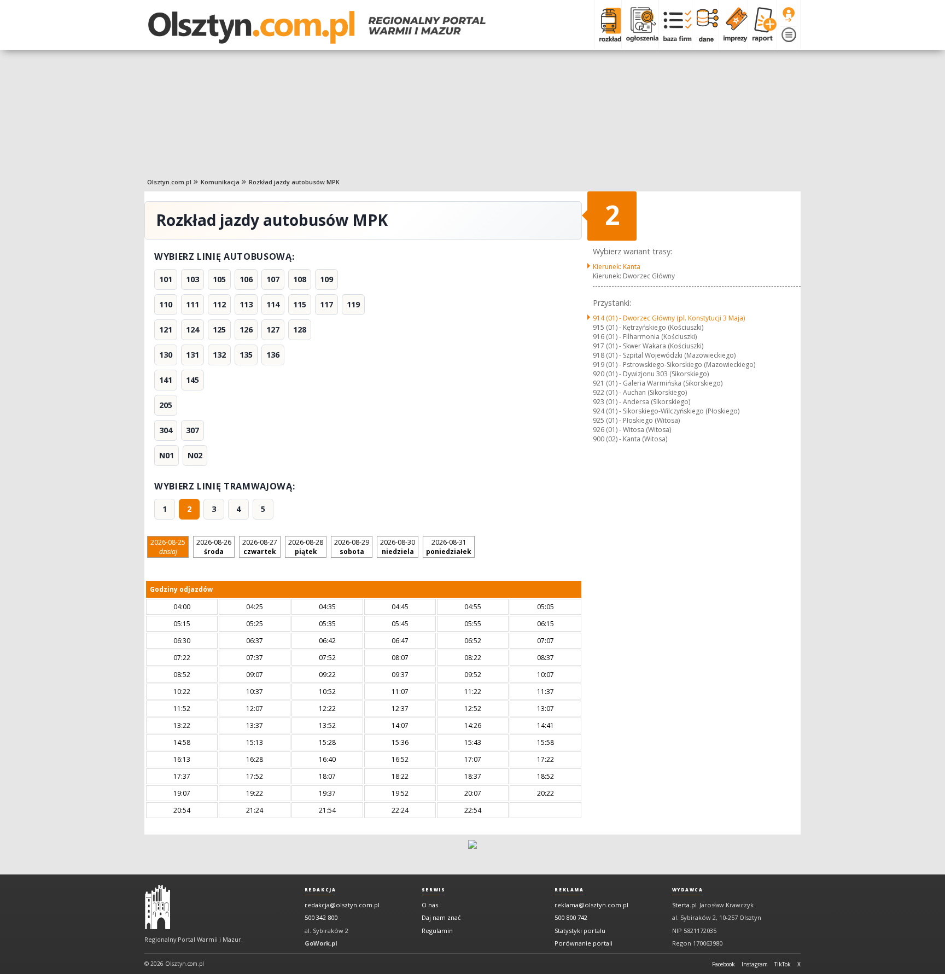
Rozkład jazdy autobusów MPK (294, 182)
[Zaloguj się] (788, 15)
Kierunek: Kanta (616, 266)
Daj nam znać (441, 917)
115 (299, 304)
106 (246, 279)
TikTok (782, 964)
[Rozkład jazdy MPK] (607, 24)
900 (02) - (630, 439)
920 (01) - (651, 373)
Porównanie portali (583, 943)
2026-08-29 (351, 547)
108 (299, 279)
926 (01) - (632, 429)
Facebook (723, 964)
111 (192, 304)
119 (353, 304)
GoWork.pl (321, 943)
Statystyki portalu (580, 930)
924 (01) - (666, 411)
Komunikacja (220, 182)
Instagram (755, 964)
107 (272, 279)
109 (326, 279)
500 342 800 (321, 917)
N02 (195, 455)
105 (219, 279)
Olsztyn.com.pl (169, 182)
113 (246, 304)
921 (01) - (657, 383)
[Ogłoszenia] (639, 24)
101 (165, 279)
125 (219, 329)
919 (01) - (674, 364)
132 (219, 354)
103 (192, 279)
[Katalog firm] (675, 24)
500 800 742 (571, 917)
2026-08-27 (259, 547)
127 (272, 329)
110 (165, 304)
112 (219, 304)
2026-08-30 (397, 547)
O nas (430, 905)
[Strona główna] (317, 27)
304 (165, 430)
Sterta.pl (684, 905)
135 (246, 354)
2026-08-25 (167, 547)
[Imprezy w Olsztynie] (733, 24)
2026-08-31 (448, 547)
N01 (166, 455)
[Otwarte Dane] (705, 24)
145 (192, 380)
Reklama (569, 890)
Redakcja (320, 890)
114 (272, 304)
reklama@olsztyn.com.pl (591, 905)
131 (192, 354)
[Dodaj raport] (762, 24)
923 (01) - (641, 401)
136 (272, 354)
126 (246, 329)
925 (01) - (636, 420)
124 (192, 329)
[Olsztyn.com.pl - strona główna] (157, 907)
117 (326, 304)
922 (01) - (640, 392)
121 (165, 329)
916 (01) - (645, 336)
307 (192, 430)
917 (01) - (648, 346)
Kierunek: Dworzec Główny (634, 276)
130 (165, 354)
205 (165, 405)
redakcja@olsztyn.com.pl (342, 905)
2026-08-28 (305, 547)
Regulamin (437, 930)
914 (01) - (669, 318)
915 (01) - (648, 327)
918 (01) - (664, 355)
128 (299, 329)
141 (165, 380)
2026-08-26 (213, 547)
